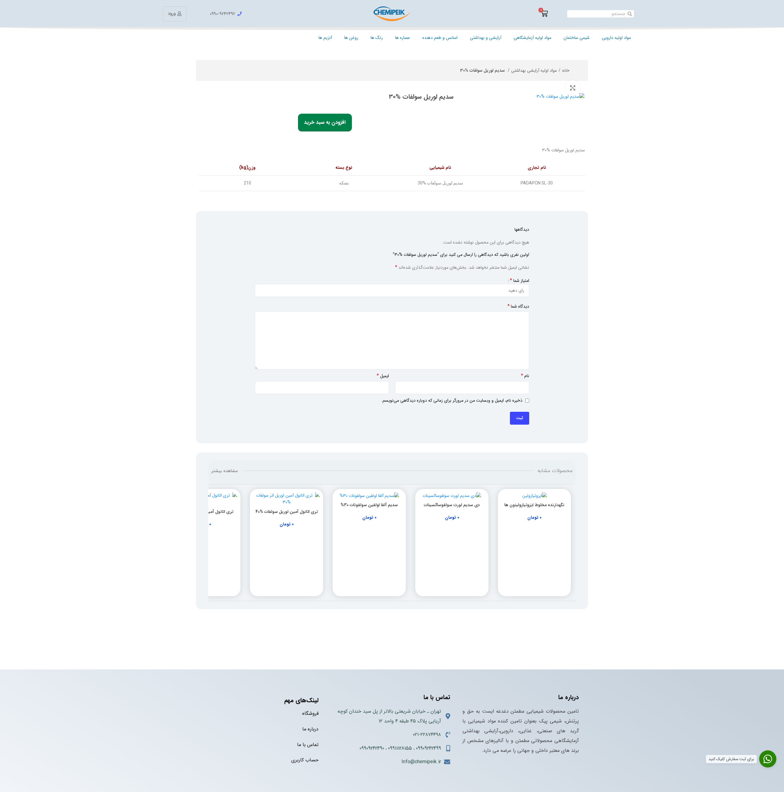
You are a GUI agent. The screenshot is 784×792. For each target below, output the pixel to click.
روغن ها (351, 37)
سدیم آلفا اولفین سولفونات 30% (369, 505)
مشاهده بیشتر (224, 471)
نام (525, 376)
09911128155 (400, 748)
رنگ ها (377, 37)
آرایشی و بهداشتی (485, 37)
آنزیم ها (325, 37)
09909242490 (372, 748)
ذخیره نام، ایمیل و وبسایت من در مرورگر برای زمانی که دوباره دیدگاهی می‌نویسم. (451, 400)
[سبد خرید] (544, 13)
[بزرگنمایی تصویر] (572, 88)
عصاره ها (402, 37)
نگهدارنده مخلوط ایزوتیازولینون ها (534, 505)
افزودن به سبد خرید (325, 122)
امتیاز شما (519, 280)
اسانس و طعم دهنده (440, 37)
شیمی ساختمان (577, 37)
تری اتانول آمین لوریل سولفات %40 (286, 511)
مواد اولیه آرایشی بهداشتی (534, 70)
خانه (566, 70)
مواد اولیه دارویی (616, 37)
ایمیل (383, 376)
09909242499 (428, 748)
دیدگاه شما (518, 306)
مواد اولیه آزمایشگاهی (532, 37)
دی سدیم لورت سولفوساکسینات (452, 505)
